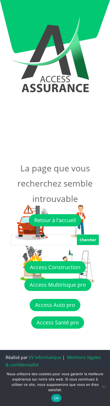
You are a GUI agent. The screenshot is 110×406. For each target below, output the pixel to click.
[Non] (103, 386)
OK (56, 398)
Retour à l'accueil (55, 220)
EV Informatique (45, 357)
